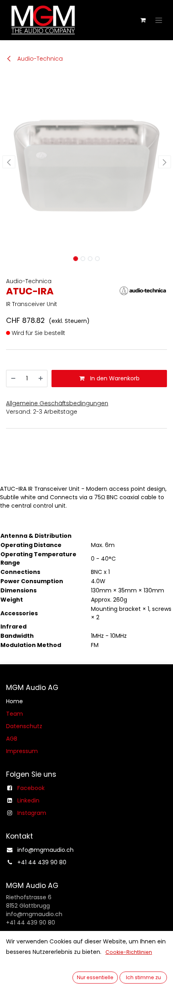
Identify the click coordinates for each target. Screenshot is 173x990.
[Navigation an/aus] (158, 20)
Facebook (31, 788)
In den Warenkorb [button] (114, 378)
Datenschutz (24, 726)
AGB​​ (11, 739)
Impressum (22, 751)
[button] (8, 161)
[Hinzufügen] (40, 378)
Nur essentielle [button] (95, 977)
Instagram (31, 813)
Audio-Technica (39, 59)
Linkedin (28, 800)
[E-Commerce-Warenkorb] (142, 20)
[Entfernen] (13, 378)
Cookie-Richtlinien (128, 952)
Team (14, 714)
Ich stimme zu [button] (143, 977)
